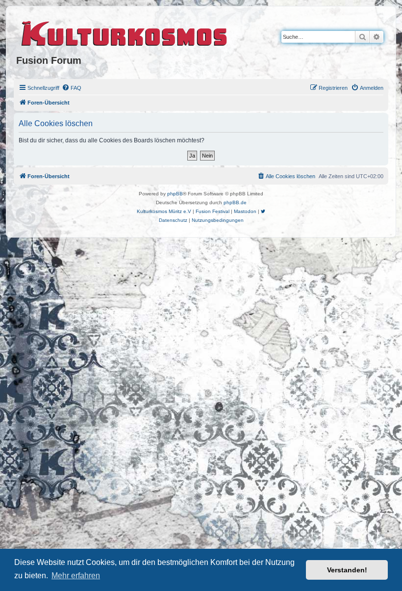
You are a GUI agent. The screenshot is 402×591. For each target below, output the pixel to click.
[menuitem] (71, 88)
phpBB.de (235, 202)
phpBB (175, 193)
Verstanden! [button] (347, 570)
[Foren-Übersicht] (124, 32)
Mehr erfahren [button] (75, 575)
